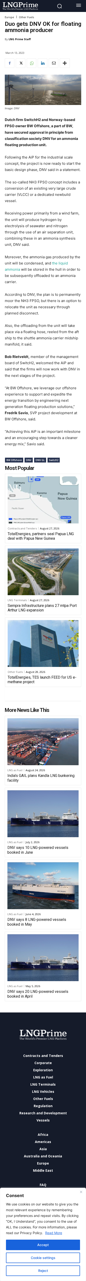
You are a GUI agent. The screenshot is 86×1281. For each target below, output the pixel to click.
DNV (28, 460)
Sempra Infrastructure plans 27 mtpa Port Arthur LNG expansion (42, 607)
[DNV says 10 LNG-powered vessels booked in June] (43, 813)
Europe (9, 17)
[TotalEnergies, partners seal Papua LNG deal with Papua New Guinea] (43, 499)
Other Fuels (26, 17)
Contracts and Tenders (22, 528)
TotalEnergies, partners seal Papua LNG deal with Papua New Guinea (41, 536)
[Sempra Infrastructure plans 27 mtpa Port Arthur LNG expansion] (43, 571)
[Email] (53, 63)
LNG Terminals (17, 600)
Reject (43, 1271)
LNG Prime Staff (20, 39)
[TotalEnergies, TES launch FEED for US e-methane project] (43, 643)
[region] (43, 1234)
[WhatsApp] (31, 63)
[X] (20, 63)
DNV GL (40, 460)
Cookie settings (43, 1258)
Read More (53, 1233)
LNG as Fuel (14, 770)
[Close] (81, 1192)
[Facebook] (9, 63)
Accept (43, 1245)
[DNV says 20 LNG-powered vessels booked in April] (43, 957)
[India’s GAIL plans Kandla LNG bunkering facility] (43, 741)
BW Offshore (14, 460)
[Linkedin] (42, 63)
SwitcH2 (53, 460)
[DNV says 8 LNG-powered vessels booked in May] (43, 885)
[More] (65, 63)
